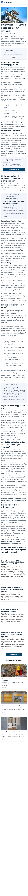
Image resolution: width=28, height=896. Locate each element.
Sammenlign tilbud (14, 169)
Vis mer (14, 57)
